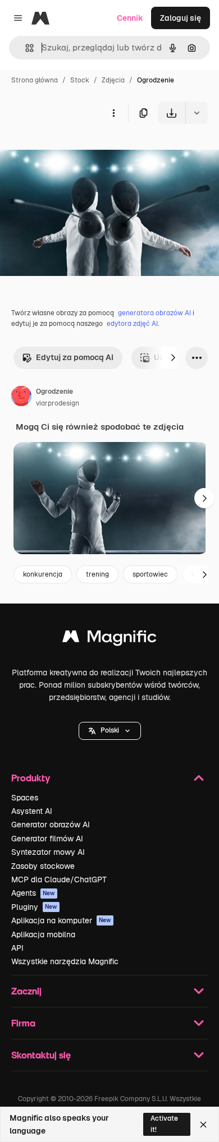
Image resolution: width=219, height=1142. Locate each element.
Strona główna (34, 80)
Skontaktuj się (41, 1055)
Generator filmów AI (47, 839)
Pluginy (34, 907)
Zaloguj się (180, 18)
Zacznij (26, 991)
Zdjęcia (113, 80)
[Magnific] (109, 639)
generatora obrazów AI (154, 312)
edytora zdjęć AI (132, 323)
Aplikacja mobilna (43, 934)
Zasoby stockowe (43, 866)
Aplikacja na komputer (61, 920)
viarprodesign (57, 403)
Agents (33, 893)
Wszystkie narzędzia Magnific (64, 961)
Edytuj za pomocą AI (74, 357)
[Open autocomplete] (25, 48)
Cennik (130, 18)
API (17, 948)
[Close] (203, 1124)
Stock (79, 80)
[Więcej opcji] (113, 113)
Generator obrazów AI (50, 824)
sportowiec (150, 574)
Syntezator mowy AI (48, 852)
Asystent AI (31, 811)
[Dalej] (173, 358)
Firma (23, 1023)
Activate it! (164, 1124)
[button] (110, 731)
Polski (110, 730)
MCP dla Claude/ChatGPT (59, 879)
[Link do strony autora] (21, 397)
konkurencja (42, 574)
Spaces (24, 798)
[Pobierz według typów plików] (196, 113)
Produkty (30, 778)
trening (97, 574)
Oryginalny (77, 150)
